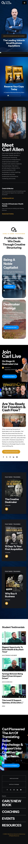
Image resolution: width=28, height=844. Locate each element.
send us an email (14, 778)
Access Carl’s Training (8, 213)
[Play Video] (14, 388)
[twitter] (6, 457)
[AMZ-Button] (14, 95)
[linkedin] (13, 457)
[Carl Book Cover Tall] (14, 65)
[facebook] (3, 457)
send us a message (14, 784)
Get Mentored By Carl (8, 198)
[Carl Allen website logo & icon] (6, 2)
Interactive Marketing (19, 834)
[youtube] (17, 457)
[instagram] (10, 457)
